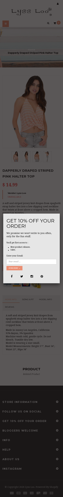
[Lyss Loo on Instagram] (31, 276)
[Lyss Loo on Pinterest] (41, 276)
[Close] (60, 213)
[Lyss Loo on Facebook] (11, 276)
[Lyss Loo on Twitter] (21, 276)
